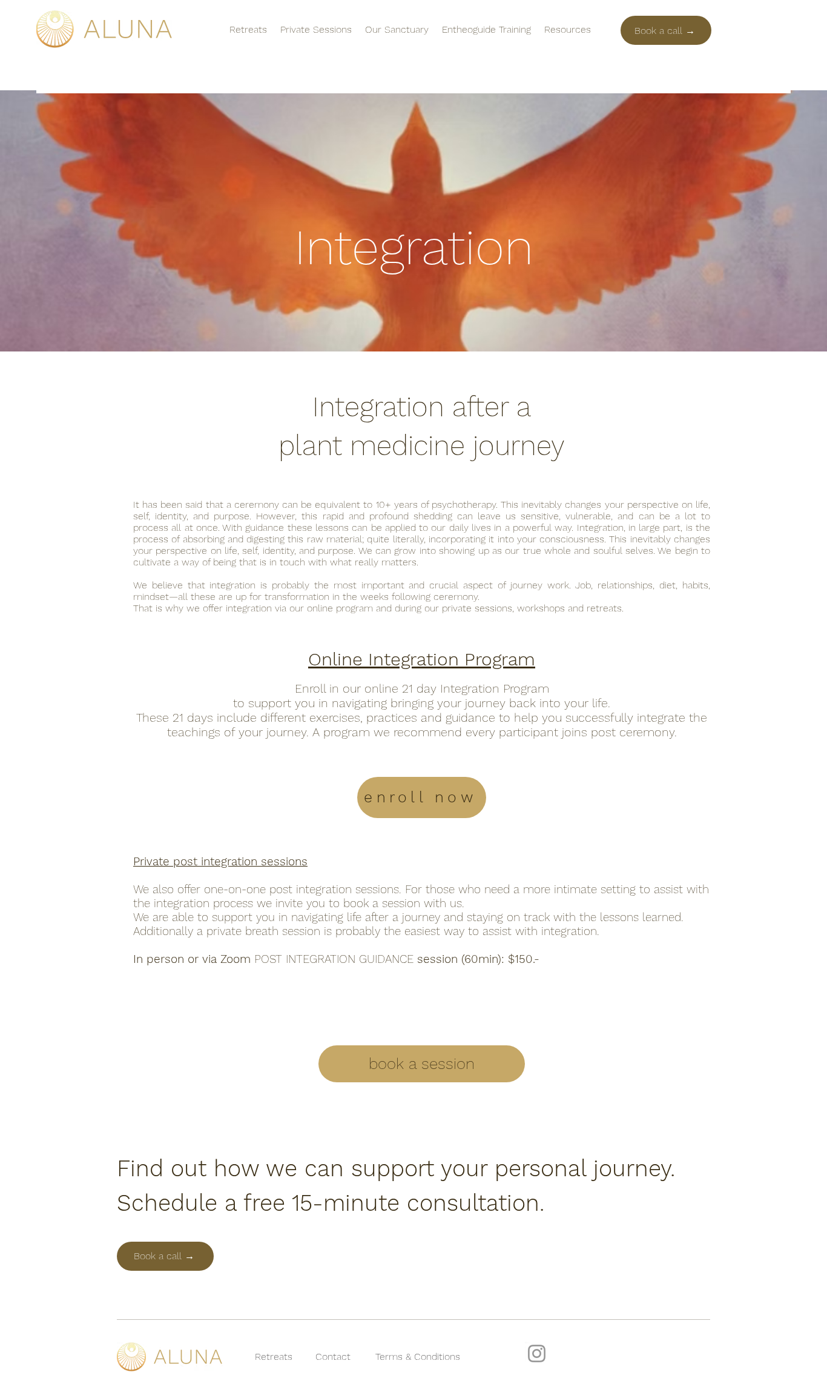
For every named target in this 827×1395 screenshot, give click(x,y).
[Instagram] (537, 1353)
